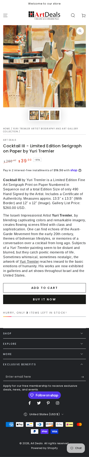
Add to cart (44, 288)
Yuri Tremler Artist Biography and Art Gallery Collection (40, 130)
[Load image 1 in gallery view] (34, 115)
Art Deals (10, 140)
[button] (72, 15)
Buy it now (44, 299)
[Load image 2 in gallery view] (44, 115)
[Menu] (5, 15)
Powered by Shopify (44, 448)
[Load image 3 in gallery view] (54, 115)
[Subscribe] (83, 376)
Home (6, 128)
